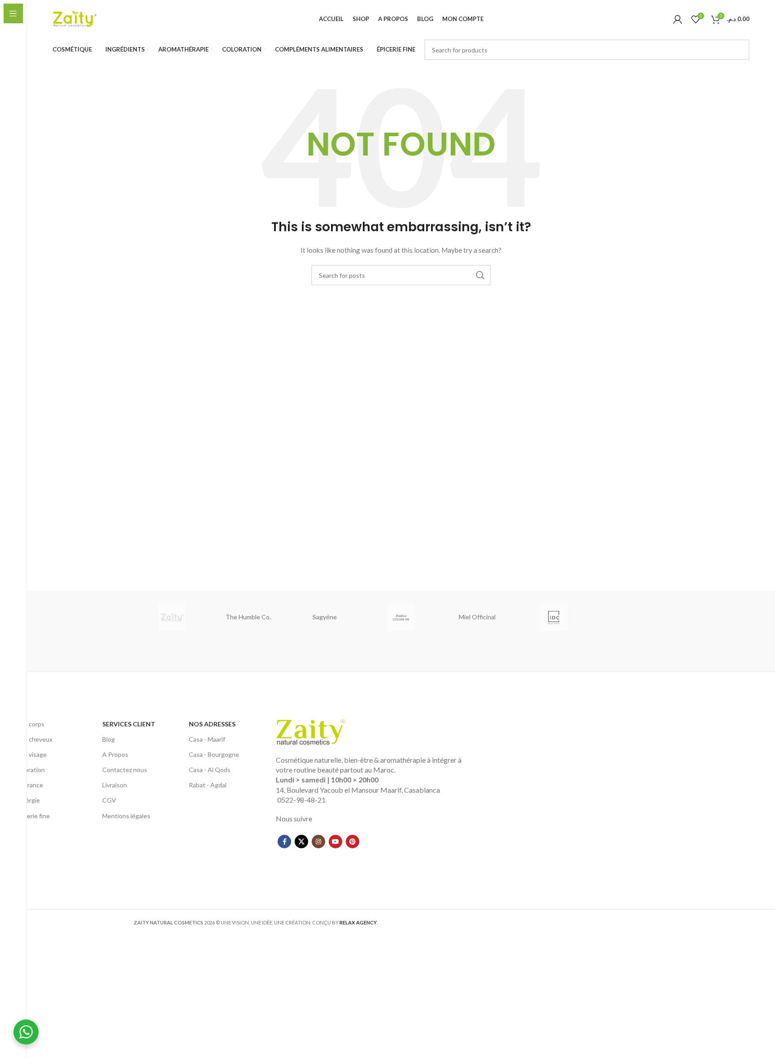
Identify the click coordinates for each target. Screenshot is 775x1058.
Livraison (114, 785)
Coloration (30, 769)
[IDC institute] (553, 617)
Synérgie (27, 800)
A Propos (115, 754)
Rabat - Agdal (207, 785)
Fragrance (29, 785)
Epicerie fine (32, 816)
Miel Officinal (477, 617)
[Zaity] (172, 617)
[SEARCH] (739, 49)
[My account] (678, 19)
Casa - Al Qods (210, 769)
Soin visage (31, 754)
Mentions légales (126, 816)
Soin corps (29, 724)
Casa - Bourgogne (214, 754)
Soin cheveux (33, 739)
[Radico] (401, 617)
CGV (109, 800)
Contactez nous (124, 769)
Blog (108, 739)
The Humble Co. (248, 617)
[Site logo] (74, 18)
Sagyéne (325, 617)
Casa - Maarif (207, 739)
